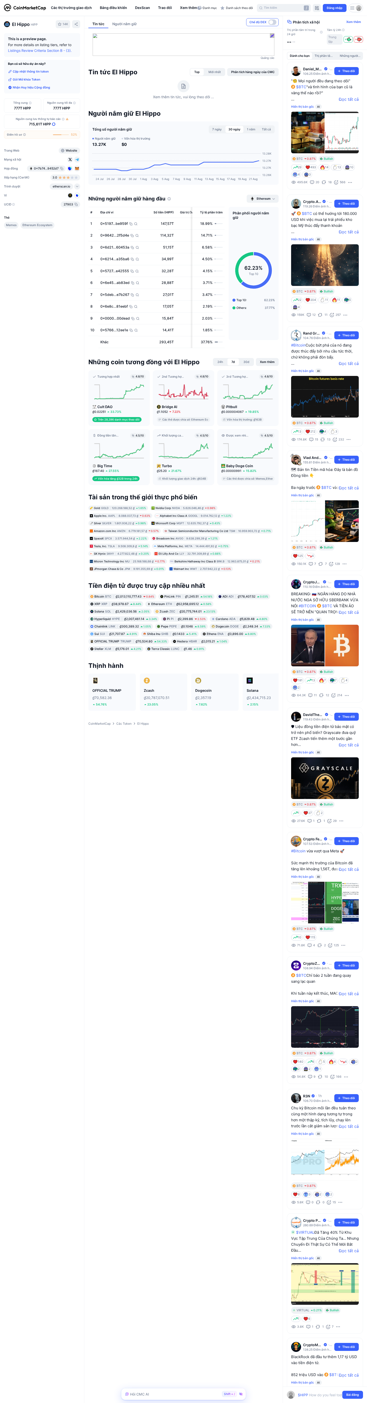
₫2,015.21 (202, 641)
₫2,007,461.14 (125, 619)
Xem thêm (353, 22)
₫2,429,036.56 (122, 611)
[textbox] (321, 1395)
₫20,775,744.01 (187, 611)
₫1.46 (177, 649)
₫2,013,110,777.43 (124, 596)
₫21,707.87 (115, 634)
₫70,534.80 (130, 641)
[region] (123, 8)
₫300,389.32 (122, 626)
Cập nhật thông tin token (31, 71)
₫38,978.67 (117, 604)
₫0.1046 (183, 626)
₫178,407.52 (245, 596)
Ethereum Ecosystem (37, 225)
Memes (11, 225)
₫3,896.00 (231, 634)
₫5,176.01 (117, 649)
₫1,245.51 (188, 596)
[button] (187, 8)
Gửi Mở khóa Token (26, 79)
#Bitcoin (298, 345)
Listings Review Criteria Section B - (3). (40, 50)
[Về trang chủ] (25, 7)
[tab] (197, 72)
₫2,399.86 (186, 619)
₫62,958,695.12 (181, 604)
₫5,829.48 (241, 619)
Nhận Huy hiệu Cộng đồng (31, 87)
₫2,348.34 (243, 626)
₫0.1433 (172, 634)
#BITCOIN (307, 606)
